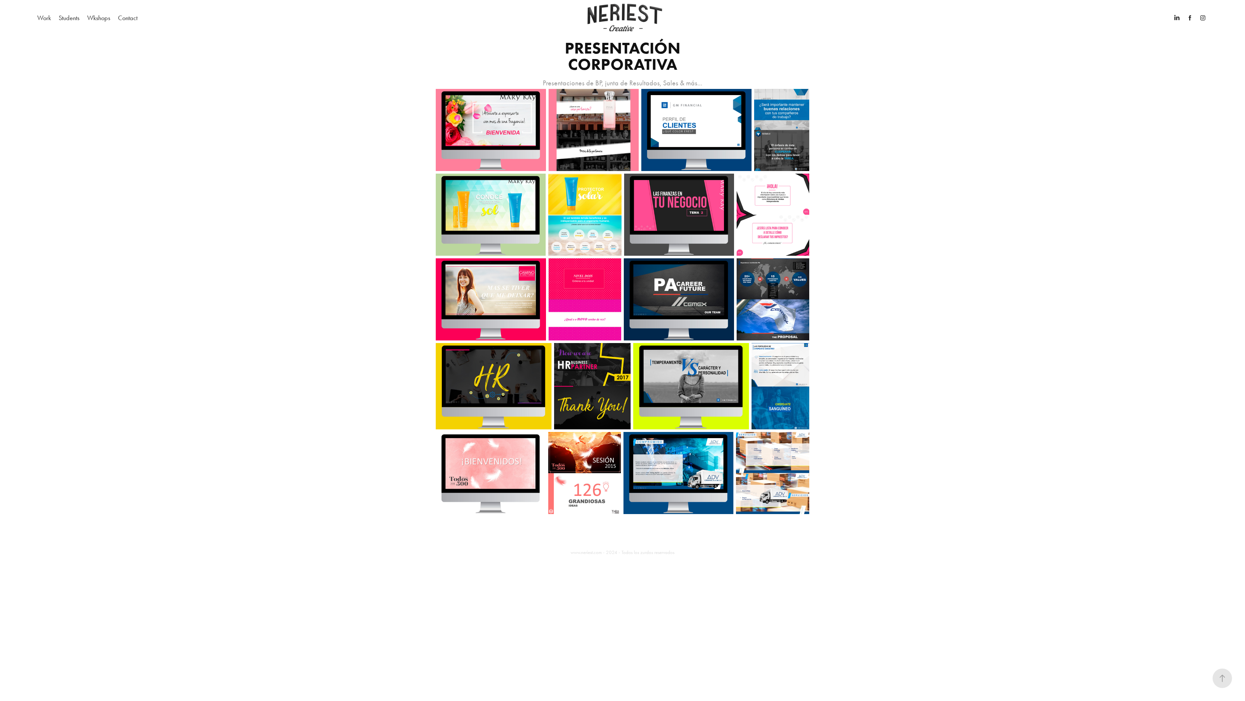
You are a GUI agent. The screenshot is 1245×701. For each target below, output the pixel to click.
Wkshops (98, 18)
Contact (127, 18)
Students (69, 18)
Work (44, 18)
